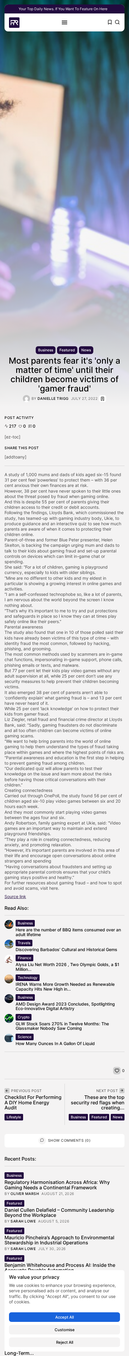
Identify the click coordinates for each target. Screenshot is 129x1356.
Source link (15, 896)
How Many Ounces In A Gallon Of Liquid (55, 1043)
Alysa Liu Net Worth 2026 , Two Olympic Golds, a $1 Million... (67, 966)
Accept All (64, 1317)
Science (25, 1037)
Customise (65, 1329)
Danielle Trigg (53, 398)
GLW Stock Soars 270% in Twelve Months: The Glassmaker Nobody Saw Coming (62, 1026)
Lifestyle (14, 1117)
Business (45, 350)
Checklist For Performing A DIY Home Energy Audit (33, 1102)
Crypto (23, 1017)
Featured (67, 350)
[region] (64, 1311)
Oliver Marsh (24, 1194)
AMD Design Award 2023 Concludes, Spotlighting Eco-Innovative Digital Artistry (65, 1006)
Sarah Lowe (23, 1221)
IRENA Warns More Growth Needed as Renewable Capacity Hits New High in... (65, 986)
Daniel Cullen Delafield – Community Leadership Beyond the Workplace (59, 1212)
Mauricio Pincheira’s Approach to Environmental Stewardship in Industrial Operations (59, 1240)
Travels (24, 943)
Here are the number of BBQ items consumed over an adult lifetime (68, 932)
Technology (28, 977)
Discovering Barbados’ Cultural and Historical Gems (66, 949)
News (86, 350)
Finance (24, 958)
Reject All (64, 1342)
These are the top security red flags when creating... (97, 1102)
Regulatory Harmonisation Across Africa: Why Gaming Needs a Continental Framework (57, 1185)
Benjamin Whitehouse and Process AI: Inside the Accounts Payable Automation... (59, 1267)
